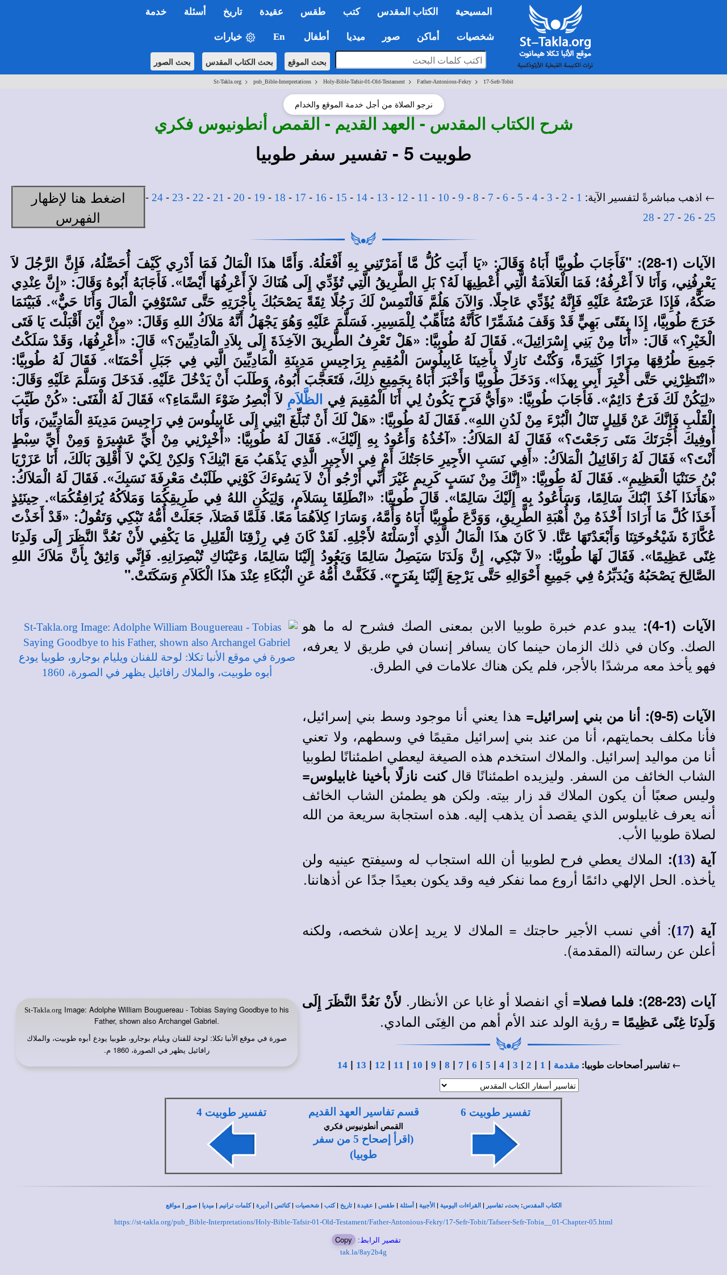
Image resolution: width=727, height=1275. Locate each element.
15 (341, 197)
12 (402, 197)
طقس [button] (313, 11)
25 (710, 217)
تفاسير (494, 1205)
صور (191, 1205)
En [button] (280, 36)
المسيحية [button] (474, 11)
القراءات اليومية (460, 1205)
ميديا (208, 1205)
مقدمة (566, 1065)
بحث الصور (172, 61)
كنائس (282, 1205)
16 (321, 197)
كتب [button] (351, 11)
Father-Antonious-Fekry (444, 81)
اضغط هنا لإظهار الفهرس (78, 206)
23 (177, 197)
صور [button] (391, 36)
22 (198, 197)
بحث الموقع (307, 61)
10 (443, 197)
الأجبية (427, 1205)
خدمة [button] (156, 11)
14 (361, 197)
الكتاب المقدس (542, 1205)
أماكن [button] (428, 36)
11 (423, 197)
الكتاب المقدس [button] (407, 11)
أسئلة (407, 1205)
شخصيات (307, 1205)
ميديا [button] (355, 36)
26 (689, 217)
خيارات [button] (229, 36)
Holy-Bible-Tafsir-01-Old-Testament (364, 81)
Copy (343, 1239)
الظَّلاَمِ (305, 399)
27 (669, 217)
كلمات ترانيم (235, 1205)
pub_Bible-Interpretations (282, 81)
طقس (386, 1205)
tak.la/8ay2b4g (363, 1252)
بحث (513, 1205)
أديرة (262, 1205)
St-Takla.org (227, 81)
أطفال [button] (316, 36)
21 (218, 197)
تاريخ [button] (233, 11)
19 (259, 197)
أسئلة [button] (195, 11)
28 (648, 217)
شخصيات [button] (479, 36)
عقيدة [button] (271, 11)
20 (239, 197)
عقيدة (365, 1205)
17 (300, 197)
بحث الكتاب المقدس (239, 61)
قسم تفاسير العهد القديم (363, 1112)
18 (280, 197)
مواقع (173, 1205)
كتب (329, 1205)
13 (382, 197)
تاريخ (346, 1205)
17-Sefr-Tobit (498, 81)
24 (157, 197)
